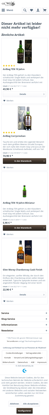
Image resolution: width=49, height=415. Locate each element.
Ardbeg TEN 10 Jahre (13, 69)
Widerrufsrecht (9, 362)
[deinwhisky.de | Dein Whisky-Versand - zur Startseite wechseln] (8, 3)
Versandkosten (12, 341)
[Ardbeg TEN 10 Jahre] (24, 51)
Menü (10, 10)
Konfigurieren (24, 410)
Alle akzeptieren (30, 403)
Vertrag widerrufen (33, 353)
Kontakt (7, 357)
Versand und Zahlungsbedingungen (28, 357)
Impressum (42, 362)
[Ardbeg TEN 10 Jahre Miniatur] (24, 185)
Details (23, 94)
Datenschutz (23, 362)
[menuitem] (7, 10)
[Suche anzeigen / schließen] (24, 10)
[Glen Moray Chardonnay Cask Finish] (24, 252)
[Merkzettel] (31, 10)
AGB (32, 362)
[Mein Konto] (38, 10)
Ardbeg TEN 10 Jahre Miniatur (19, 202)
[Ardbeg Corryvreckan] (24, 118)
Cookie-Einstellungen (14, 353)
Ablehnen (14, 403)
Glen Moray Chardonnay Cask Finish (22, 269)
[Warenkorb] (44, 10)
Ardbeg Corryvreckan (14, 136)
